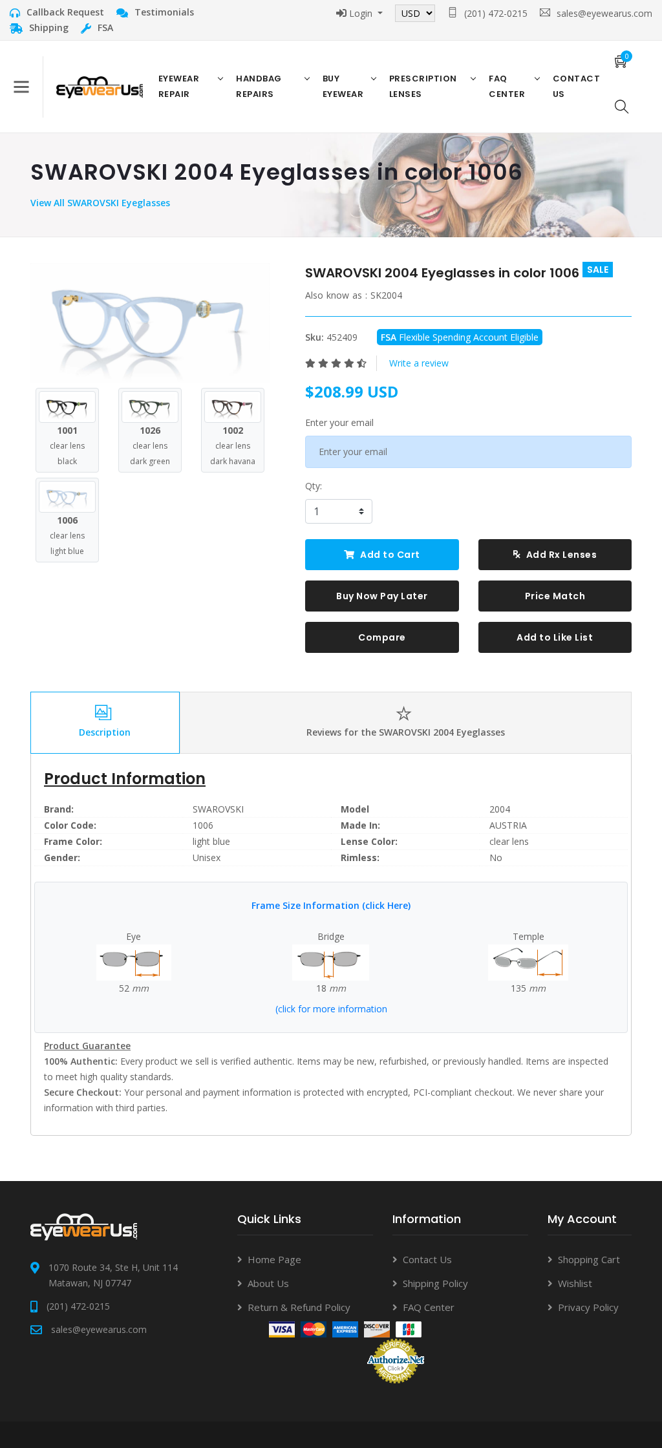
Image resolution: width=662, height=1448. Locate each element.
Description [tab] (105, 732)
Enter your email (339, 422)
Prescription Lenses (423, 86)
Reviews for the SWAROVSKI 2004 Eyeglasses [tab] (405, 732)
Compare (382, 637)
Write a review (419, 363)
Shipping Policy (435, 1283)
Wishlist (575, 1283)
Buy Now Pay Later (382, 596)
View (42, 203)
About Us (268, 1283)
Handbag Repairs (259, 86)
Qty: (313, 486)
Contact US (577, 86)
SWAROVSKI (218, 809)
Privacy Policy (588, 1307)
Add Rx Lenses (560, 554)
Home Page (274, 1259)
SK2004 (386, 295)
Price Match (555, 596)
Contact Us (427, 1259)
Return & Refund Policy (299, 1307)
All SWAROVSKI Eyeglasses (112, 203)
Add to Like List (555, 637)
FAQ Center (507, 86)
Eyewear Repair (179, 86)
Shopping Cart (589, 1259)
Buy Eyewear (343, 86)
